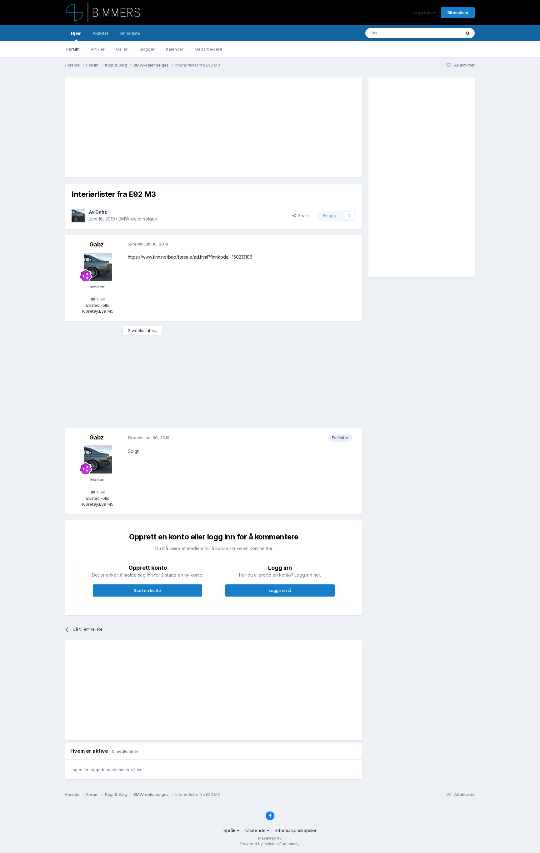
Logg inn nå (280, 590)
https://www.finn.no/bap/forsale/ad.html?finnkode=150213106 (190, 257)
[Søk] (468, 33)
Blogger (147, 49)
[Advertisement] (185, 127)
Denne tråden (440, 33)
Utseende (256, 830)
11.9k (100, 298)
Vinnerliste (129, 33)
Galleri (122, 49)
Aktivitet (100, 33)
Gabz (101, 212)
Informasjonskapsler (296, 830)
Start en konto (147, 590)
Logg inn (422, 12)
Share (303, 215)
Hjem (76, 33)
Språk (230, 830)
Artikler (98, 49)
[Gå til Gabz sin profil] (78, 215)
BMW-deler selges (137, 218)
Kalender (174, 49)
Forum (73, 49)
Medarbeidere (208, 49)
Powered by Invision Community (270, 843)
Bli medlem (458, 12)
